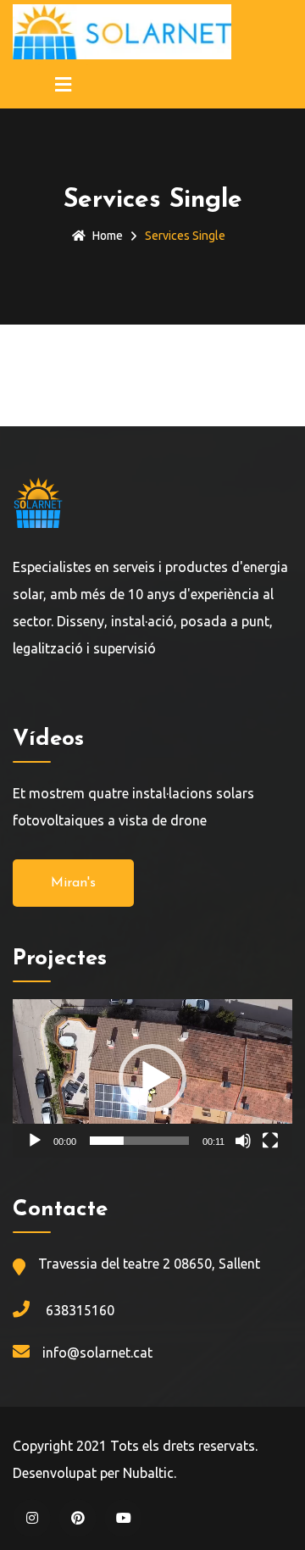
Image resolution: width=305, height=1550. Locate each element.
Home (107, 235)
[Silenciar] (243, 1140)
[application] (152, 1078)
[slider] (139, 1140)
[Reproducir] (34, 1140)
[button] (152, 1078)
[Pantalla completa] (270, 1140)
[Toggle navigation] (63, 86)
